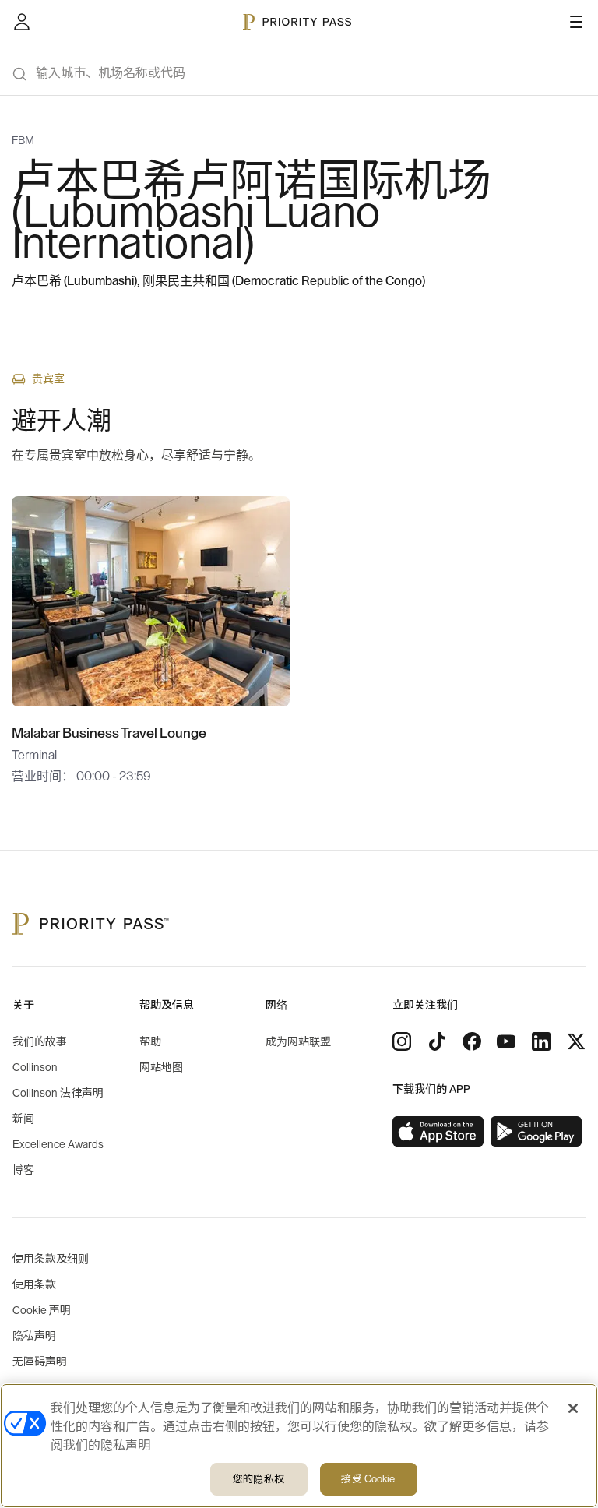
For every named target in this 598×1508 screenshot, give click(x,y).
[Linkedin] (541, 1041)
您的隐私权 (258, 1479)
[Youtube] (506, 1041)
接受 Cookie (368, 1479)
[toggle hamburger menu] (576, 21)
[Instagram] (401, 1041)
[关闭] (573, 1408)
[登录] (21, 21)
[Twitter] (576, 1041)
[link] (438, 1131)
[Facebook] (472, 1041)
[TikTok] (436, 1041)
